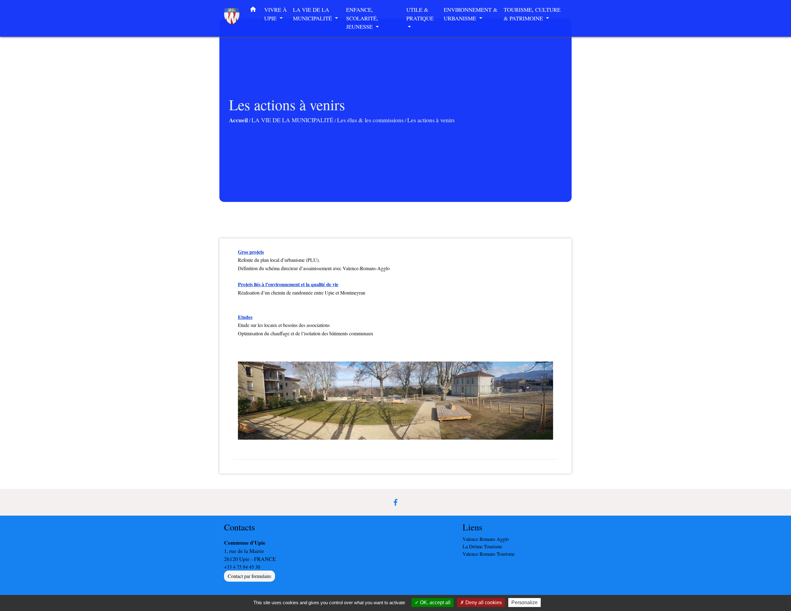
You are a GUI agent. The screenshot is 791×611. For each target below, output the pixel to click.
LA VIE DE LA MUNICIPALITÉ (292, 120)
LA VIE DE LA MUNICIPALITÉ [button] (313, 14)
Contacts (239, 527)
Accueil (238, 120)
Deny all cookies (483, 602)
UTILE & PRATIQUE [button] (420, 14)
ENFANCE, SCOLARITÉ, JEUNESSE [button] (362, 18)
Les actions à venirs (431, 120)
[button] (253, 10)
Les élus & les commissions (370, 120)
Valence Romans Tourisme (489, 553)
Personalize (524, 602)
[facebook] (395, 502)
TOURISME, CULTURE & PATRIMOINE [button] (532, 14)
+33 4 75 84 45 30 (242, 566)
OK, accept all (434, 602)
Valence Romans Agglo (486, 539)
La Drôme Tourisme (482, 546)
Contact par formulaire (249, 576)
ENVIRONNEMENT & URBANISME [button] (470, 14)
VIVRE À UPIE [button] (275, 14)
